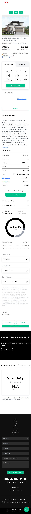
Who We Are (15, 432)
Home (15, 418)
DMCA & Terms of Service (17, 512)
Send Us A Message (15, 472)
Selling (15, 425)
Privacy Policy (6, 512)
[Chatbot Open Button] (26, 509)
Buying (15, 423)
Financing (15, 428)
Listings (15, 421)
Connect (15, 434)
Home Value (15, 430)
